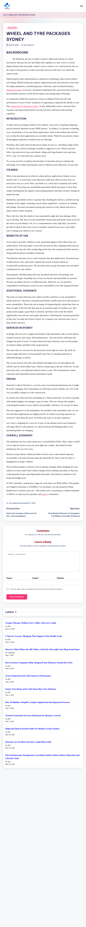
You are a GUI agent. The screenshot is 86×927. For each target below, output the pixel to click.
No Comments (29, 45)
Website (60, 578)
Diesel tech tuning (14, 90)
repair (44, 494)
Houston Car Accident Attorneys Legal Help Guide (28, 742)
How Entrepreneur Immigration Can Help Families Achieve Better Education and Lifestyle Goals (42, 756)
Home (5, 15)
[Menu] (81, 6)
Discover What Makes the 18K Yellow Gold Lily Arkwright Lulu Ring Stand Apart (42, 649)
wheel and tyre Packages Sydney (24, 106)
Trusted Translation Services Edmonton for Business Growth (32, 715)
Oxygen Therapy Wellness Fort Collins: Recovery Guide (30, 623)
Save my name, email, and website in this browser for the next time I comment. (36, 589)
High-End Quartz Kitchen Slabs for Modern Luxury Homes (32, 728)
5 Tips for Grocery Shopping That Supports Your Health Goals (33, 636)
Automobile (12, 28)
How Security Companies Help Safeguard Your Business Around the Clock (38, 662)
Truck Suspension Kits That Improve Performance (28, 676)
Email (35, 578)
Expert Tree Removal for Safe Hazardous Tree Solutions (30, 689)
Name (9, 578)
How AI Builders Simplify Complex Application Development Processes (37, 702)
